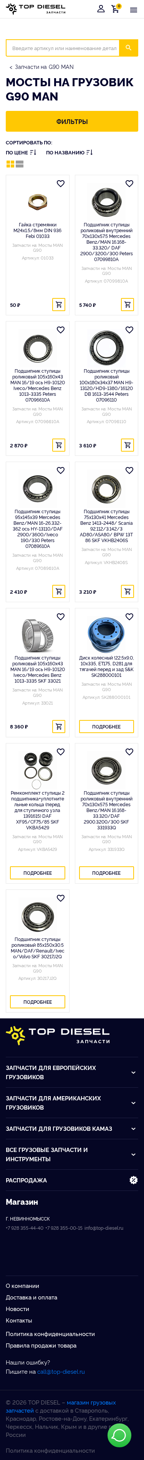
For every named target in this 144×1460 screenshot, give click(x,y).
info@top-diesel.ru (103, 1228)
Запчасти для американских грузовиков (53, 1102)
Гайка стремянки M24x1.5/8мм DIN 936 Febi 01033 (37, 230)
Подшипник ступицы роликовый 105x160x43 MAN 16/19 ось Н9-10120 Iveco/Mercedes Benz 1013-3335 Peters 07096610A (37, 385)
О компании (22, 1285)
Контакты (19, 1320)
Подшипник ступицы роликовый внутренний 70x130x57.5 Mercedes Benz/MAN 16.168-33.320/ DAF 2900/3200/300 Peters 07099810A (106, 241)
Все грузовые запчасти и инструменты (47, 1154)
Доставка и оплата (31, 1297)
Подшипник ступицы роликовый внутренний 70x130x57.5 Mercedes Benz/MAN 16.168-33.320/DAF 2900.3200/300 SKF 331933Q (106, 810)
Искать (133, 48)
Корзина (116, 8)
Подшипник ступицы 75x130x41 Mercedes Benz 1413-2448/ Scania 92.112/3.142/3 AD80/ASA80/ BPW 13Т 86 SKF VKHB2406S (106, 525)
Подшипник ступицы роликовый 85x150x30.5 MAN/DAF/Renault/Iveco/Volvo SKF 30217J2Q (38, 947)
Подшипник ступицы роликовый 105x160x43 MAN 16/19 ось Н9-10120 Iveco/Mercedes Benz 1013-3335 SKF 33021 (37, 669)
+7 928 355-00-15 (64, 1228)
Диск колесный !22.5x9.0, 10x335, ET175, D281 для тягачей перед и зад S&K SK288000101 (106, 666)
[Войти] (101, 8)
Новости (17, 1308)
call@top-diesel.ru (61, 1371)
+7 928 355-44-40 (24, 1228)
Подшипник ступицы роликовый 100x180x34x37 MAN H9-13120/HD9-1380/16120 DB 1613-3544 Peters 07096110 (106, 385)
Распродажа (26, 1180)
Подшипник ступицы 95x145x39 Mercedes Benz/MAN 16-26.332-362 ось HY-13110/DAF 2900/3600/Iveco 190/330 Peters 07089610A (38, 528)
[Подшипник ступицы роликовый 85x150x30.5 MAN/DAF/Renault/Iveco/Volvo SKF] (37, 916)
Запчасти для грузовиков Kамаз (59, 1128)
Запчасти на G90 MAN (44, 66)
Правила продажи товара (41, 1345)
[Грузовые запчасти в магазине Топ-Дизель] (57, 1035)
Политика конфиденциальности (50, 1333)
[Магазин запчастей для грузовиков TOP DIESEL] (35, 9)
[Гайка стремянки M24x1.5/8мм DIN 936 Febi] (37, 202)
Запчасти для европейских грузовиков (51, 1072)
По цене (17, 152)
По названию (65, 152)
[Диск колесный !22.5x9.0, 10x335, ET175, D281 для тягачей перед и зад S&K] (106, 635)
